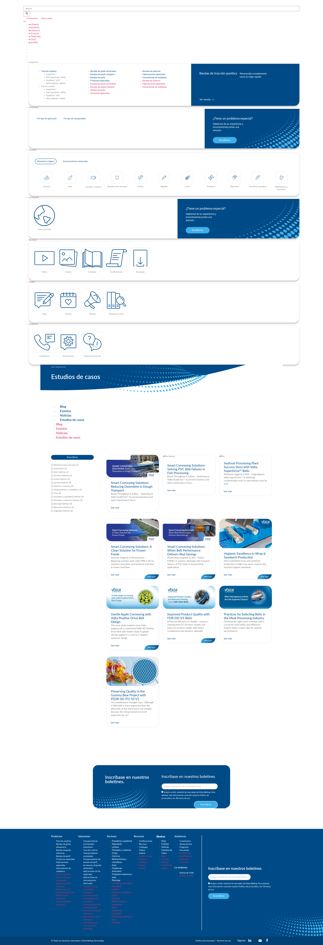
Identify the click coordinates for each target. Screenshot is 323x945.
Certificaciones (145, 841)
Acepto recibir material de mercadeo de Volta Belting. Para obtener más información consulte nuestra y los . (188, 795)
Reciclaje (116, 880)
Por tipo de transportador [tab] (75, 119)
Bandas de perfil (97, 77)
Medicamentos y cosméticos (119, 861)
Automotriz (117, 871)
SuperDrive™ (51, 74)
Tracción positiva (48, 71)
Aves (114, 865)
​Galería (142, 853)
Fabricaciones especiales (153, 74)
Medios (32, 282)
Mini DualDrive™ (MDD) (55, 83)
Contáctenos (185, 841)
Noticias (65, 415)
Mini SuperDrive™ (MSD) (56, 77)
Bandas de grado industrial (102, 74)
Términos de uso (183, 798)
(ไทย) (32, 40)
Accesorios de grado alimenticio (92, 866)
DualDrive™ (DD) (53, 80)
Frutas (114, 853)
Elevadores (88, 847)
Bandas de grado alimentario (103, 71)
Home (53, 367)
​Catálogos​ (143, 847)
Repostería (117, 843)
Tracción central (90, 850)
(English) (34, 24)
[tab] (46, 161)
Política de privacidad (248, 887)
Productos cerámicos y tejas (122, 876)
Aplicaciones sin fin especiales (91, 872)
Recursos (33, 240)
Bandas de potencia (151, 71)
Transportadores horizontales (90, 842)
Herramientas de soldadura (154, 77)
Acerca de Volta (187, 872)
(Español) (34, 27)
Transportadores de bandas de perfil (91, 860)
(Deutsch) (34, 30)
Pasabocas (117, 868)
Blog (63, 406)
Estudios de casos (72, 420)
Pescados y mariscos (121, 850)
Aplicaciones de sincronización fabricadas (90, 880)
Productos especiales (100, 80)
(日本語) (33, 43)
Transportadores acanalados (90, 854)
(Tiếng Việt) (35, 37)
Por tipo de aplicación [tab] (47, 119)
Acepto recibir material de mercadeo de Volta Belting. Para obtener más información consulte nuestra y (239, 887)
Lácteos (115, 846)
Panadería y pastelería (122, 840)
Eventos (65, 411)
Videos (142, 850)
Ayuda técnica (186, 844)
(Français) (34, 33)
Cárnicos (116, 856)
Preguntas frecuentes (184, 848)
